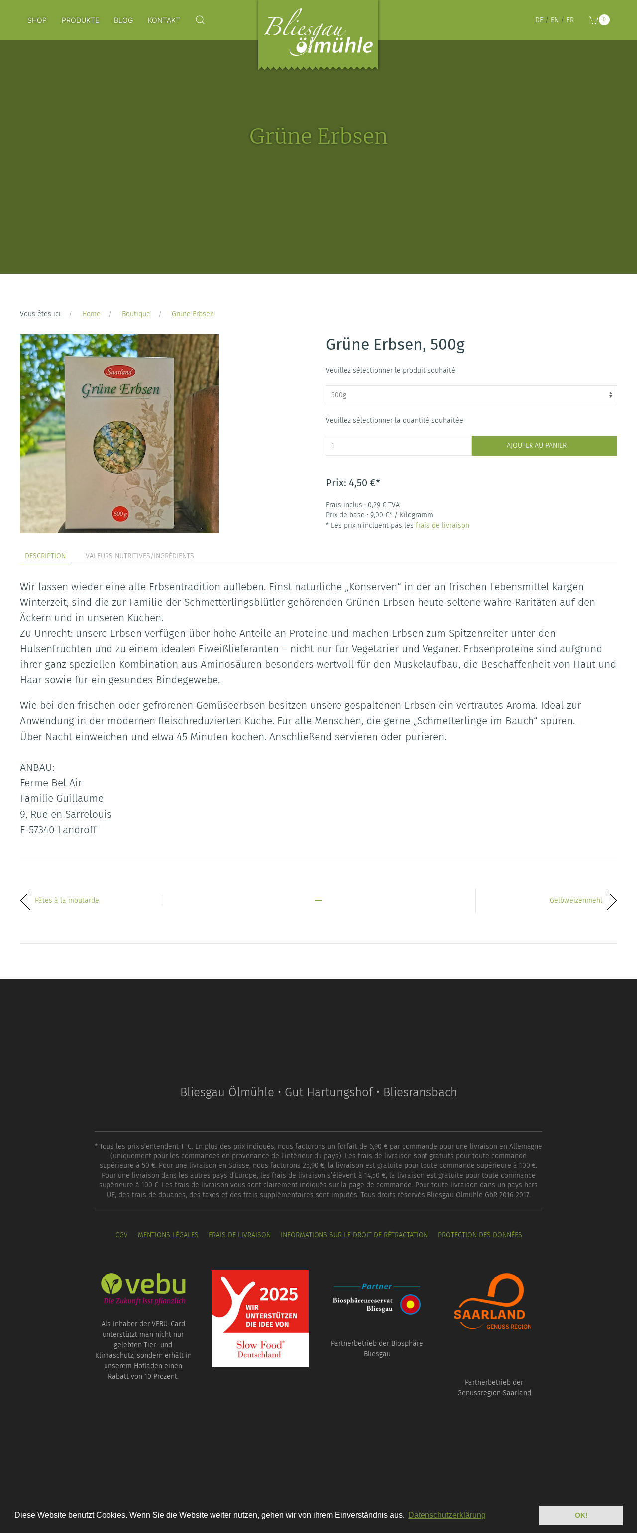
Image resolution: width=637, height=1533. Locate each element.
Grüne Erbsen (193, 314)
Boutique (136, 314)
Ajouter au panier (537, 445)
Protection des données (480, 1235)
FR (570, 20)
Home (91, 314)
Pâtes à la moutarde (67, 900)
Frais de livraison (240, 1235)
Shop (37, 20)
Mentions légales (168, 1235)
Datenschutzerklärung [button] (447, 1515)
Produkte (80, 20)
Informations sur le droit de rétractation (354, 1235)
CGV (121, 1235)
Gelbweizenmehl (576, 900)
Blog (123, 20)
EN (555, 20)
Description (45, 556)
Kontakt (164, 20)
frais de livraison (442, 525)
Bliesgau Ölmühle (318, 37)
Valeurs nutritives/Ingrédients (140, 556)
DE (539, 20)
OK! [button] (581, 1515)
